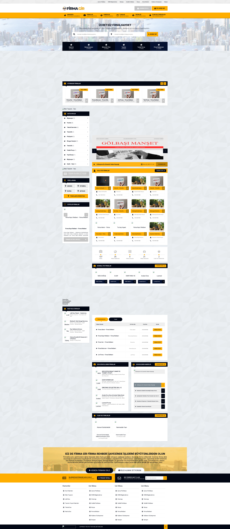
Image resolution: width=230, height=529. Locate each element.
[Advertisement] (115, 66)
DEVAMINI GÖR (161, 164)
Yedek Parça (71, 150)
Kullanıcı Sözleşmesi (157, 2)
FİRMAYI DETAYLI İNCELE (73, 239)
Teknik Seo (68, 507)
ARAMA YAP (153, 34)
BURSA (69, 191)
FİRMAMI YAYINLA (105, 478)
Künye (138, 2)
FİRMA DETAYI (157, 329)
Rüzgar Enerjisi (72, 141)
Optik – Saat (71, 164)
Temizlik (70, 132)
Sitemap (122, 2)
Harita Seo (68, 511)
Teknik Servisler (73, 127)
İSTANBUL (83, 186)
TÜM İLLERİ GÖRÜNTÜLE (77, 196)
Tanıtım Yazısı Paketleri (72, 503)
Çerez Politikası (101, 2)
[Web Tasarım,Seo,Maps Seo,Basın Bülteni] (69, 109)
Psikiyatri (71, 136)
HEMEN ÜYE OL (144, 8)
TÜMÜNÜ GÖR (159, 170)
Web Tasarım (69, 495)
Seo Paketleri (69, 491)
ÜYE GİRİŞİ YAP (160, 8)
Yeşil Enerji (71, 155)
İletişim (166, 2)
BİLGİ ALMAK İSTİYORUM (130, 470)
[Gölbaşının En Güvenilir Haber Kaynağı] (149, 371)
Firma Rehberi (145, 2)
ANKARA (69, 186)
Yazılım (70, 122)
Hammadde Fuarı (121, 434)
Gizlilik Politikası (130, 2)
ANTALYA (82, 191)
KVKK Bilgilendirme (112, 2)
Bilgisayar (71, 118)
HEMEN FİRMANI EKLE (100, 470)
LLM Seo (67, 499)
